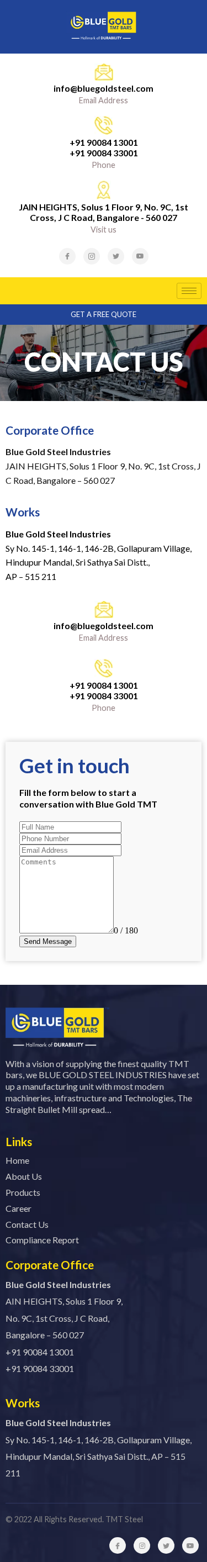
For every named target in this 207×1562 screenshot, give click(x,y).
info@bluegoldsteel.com (103, 88)
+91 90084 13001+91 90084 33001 (104, 147)
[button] (103, 314)
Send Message (48, 941)
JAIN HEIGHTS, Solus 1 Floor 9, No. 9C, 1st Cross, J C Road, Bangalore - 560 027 (103, 212)
